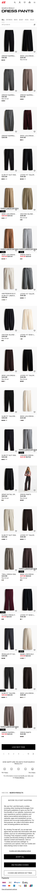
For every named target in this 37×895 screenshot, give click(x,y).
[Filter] (34, 24)
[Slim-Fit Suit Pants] (9, 159)
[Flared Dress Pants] (9, 599)
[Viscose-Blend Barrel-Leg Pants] (27, 198)
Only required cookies (20, 865)
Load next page (18, 747)
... (23, 754)
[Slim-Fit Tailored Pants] (9, 401)
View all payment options (9, 889)
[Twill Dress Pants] (9, 559)
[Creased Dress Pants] (27, 440)
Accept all (20, 857)
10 (28, 754)
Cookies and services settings (20, 873)
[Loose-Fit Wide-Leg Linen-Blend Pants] (27, 319)
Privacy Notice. (19, 777)
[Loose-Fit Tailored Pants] (27, 159)
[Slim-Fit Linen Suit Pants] (9, 278)
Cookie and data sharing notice (20, 851)
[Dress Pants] (27, 239)
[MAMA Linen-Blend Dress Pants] (27, 638)
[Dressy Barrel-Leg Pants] (9, 40)
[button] (10, 208)
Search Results (16, 793)
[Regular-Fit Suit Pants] (9, 638)
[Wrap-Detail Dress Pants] (9, 479)
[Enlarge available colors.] (3, 60)
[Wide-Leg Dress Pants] (27, 40)
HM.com (5, 793)
